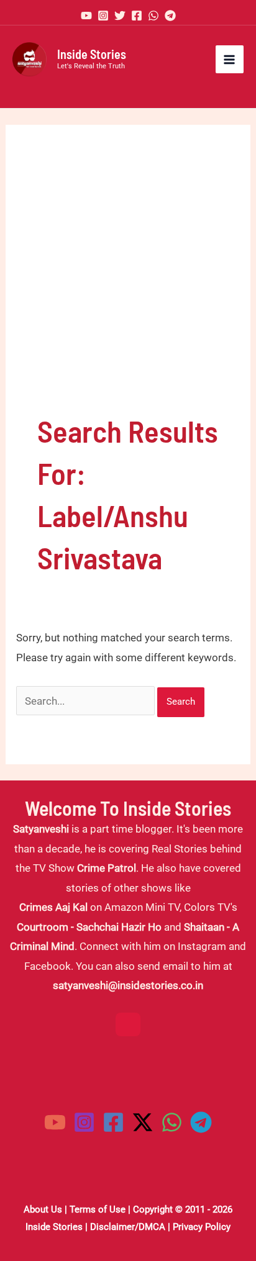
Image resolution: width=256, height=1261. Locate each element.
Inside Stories (91, 54)
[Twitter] (120, 15)
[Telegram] (170, 15)
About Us (43, 1209)
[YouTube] (86, 15)
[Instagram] (103, 15)
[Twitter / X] (142, 1122)
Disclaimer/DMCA (127, 1226)
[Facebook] (136, 15)
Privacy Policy (202, 1226)
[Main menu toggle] (230, 59)
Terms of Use (98, 1209)
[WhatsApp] (153, 15)
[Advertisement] (128, 283)
